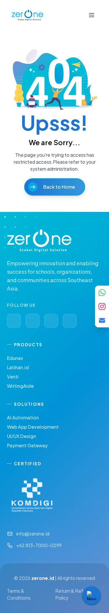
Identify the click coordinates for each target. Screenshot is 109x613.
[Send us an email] (102, 320)
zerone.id (42, 578)
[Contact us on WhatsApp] (102, 293)
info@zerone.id (32, 534)
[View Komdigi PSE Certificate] (32, 495)
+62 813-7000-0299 (39, 545)
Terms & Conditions (19, 594)
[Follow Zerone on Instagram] (102, 306)
